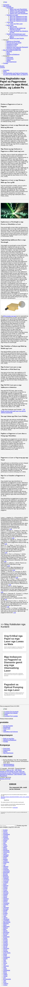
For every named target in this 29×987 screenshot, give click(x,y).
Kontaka (5, 63)
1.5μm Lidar (9, 22)
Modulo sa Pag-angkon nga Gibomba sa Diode (17, 28)
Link (10, 529)
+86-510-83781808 (8, 765)
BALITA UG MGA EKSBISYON (12, 50)
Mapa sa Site (10, 770)
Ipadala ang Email (5, 778)
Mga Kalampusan (11, 61)
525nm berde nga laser (9, 316)
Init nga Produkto (8, 725)
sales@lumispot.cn (8, 764)
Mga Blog (9, 51)
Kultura (8, 60)
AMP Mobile (18, 770)
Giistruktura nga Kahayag (10, 731)
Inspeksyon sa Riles (12, 44)
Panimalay (6, 4)
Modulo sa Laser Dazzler (17, 38)
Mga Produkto (7, 6)
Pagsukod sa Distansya (18, 773)
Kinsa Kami (9, 57)
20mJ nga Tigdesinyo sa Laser (18, 16)
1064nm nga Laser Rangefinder (19, 13)
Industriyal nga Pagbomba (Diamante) (17, 47)
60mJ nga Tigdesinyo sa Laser (18, 19)
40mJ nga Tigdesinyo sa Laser (18, 18)
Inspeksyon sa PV (11, 45)
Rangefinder (10, 7)
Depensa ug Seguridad (13, 41)
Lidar (4, 730)
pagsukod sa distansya (6, 774)
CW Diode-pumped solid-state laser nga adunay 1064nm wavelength (13, 411)
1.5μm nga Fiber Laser (16, 23)
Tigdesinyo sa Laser (12, 15)
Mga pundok (13, 26)
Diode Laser (9, 25)
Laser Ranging (18, 774)
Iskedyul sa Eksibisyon (12, 54)
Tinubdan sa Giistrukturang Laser (15, 34)
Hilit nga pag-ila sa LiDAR (13, 42)
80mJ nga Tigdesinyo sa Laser (18, 21)
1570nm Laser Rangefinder (17, 12)
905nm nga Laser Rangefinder (18, 9)
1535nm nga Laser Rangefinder (19, 10)
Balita (8, 53)
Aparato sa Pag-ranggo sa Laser (9, 771)
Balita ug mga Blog (8, 738)
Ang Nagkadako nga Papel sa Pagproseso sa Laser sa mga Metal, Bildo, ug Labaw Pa (15, 73)
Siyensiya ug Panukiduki (13, 48)
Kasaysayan (10, 59)
